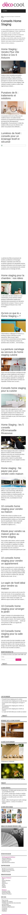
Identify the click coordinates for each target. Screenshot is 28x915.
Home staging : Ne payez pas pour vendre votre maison (12, 471)
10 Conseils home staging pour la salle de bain (12, 634)
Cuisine (16, 31)
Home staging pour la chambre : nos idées (12, 277)
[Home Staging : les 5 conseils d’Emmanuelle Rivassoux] (13, 448)
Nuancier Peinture (6, 894)
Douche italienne (6, 858)
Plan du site (5, 900)
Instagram (4, 909)
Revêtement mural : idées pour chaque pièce (14, 795)
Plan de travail (5, 861)
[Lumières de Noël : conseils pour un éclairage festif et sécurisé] (13, 145)
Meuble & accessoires (8, 868)
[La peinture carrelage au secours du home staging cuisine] (13, 370)
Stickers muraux (6, 871)
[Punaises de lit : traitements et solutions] (13, 114)
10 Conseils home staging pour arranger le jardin (12, 609)
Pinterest (4, 911)
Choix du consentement (8, 907)
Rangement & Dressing (8, 870)
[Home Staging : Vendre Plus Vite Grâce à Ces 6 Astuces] (13, 73)
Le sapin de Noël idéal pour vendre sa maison (13, 585)
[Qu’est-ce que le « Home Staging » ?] (13, 331)
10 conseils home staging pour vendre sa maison (12, 509)
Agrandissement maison (8, 862)
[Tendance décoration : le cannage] (12, 760)
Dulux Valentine (6, 880)
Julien (3, 884)
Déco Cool (4, 16)
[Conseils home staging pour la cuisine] (13, 407)
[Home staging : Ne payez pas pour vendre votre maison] (13, 486)
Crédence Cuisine (6, 859)
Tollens (4, 882)
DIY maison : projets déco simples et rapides (14, 793)
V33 (3, 879)
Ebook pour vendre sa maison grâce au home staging (13, 534)
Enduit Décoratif (6, 892)
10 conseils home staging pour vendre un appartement (12, 560)
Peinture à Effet (6, 891)
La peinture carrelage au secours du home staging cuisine (12, 352)
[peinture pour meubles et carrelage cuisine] (12, 737)
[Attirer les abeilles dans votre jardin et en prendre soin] (12, 778)
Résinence (5, 883)
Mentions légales (6, 905)
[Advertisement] (14, 680)
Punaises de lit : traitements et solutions (9, 95)
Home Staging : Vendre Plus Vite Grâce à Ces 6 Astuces (10, 53)
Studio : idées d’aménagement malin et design (14, 800)
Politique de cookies (7, 901)
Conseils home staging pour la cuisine (13, 389)
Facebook (4, 908)
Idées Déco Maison (10, 16)
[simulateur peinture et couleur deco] (12, 846)
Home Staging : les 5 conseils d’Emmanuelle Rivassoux (12, 429)
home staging (19, 39)
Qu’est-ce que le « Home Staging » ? (11, 314)
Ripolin (4, 886)
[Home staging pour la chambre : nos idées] (13, 293)
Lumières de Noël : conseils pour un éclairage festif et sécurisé (11, 137)
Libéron (4, 887)
